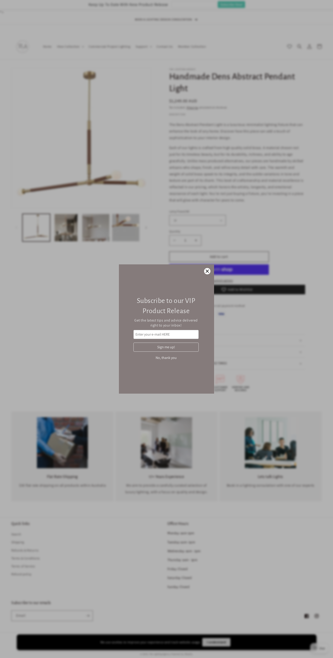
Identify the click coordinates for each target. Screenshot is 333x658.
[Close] (207, 271)
